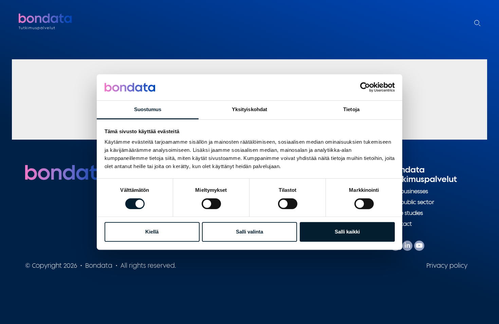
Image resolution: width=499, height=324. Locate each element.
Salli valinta (249, 232)
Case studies (406, 212)
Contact (401, 223)
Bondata (61, 22)
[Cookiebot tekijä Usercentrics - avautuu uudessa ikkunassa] (365, 87)
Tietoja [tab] (351, 109)
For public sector (412, 202)
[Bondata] (67, 172)
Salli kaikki (347, 232)
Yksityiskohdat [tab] (249, 109)
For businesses (409, 191)
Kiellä (152, 232)
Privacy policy (446, 265)
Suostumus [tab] (148, 109)
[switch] (211, 203)
